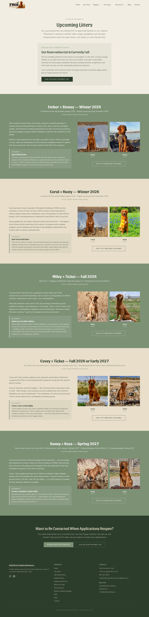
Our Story (86, 5)
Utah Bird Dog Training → (108, 586)
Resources (119, 5)
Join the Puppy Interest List (57, 79)
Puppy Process (59, 578)
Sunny (55, 443)
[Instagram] (10, 576)
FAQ (55, 594)
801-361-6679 (104, 575)
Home (78, 5)
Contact (137, 5)
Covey (45, 360)
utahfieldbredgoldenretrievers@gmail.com (113, 578)
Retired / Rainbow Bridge (62, 591)
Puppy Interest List (60, 581)
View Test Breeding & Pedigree (109, 164)
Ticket (70, 276)
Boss (68, 443)
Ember (53, 106)
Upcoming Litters (60, 575)
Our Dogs (107, 5)
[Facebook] (14, 576)
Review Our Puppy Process (58, 544)
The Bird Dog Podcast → (107, 592)
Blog (129, 5)
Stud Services (59, 588)
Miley (57, 276)
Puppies (96, 5)
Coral (54, 191)
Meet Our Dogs (59, 585)
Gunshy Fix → (104, 589)
